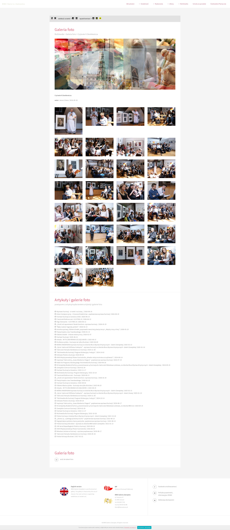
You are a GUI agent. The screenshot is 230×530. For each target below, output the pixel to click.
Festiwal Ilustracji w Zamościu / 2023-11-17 (71, 370)
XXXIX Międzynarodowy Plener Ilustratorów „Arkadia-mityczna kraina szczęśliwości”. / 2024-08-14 (89, 357)
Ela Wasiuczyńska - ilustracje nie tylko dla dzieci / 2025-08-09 (77, 342)
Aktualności (130, 4)
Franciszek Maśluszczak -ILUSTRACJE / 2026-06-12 (73, 319)
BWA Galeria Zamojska (13, 4)
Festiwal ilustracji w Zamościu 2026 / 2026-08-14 (73, 317)
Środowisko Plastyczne (218, 4)
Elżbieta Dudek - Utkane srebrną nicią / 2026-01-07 (73, 335)
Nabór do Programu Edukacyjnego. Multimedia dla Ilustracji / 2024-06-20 (81, 363)
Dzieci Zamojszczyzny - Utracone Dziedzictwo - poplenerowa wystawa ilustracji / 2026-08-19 (87, 314)
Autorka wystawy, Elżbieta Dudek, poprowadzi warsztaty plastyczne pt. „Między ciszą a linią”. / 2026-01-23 (92, 329)
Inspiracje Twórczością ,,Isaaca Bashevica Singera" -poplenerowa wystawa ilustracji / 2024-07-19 (89, 360)
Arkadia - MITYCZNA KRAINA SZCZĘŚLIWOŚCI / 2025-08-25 (76, 388)
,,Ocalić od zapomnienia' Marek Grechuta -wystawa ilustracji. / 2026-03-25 (81, 324)
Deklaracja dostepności (166, 500)
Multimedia (184, 4)
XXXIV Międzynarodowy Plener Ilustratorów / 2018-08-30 (75, 429)
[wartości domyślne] (55, 19)
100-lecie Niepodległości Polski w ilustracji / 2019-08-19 (75, 426)
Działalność (145, 4)
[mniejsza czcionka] (73, 19)
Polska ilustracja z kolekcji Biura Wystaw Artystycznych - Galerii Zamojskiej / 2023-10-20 (86, 416)
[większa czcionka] (77, 19)
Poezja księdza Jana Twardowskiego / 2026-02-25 (73, 380)
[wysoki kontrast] (93, 19)
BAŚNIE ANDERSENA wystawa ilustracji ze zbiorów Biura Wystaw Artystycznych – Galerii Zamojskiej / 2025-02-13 (94, 345)
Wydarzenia (159, 4)
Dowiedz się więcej (130, 527)
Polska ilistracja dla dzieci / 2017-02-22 (69, 436)
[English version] (64, 491)
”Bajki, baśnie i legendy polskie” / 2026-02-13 (71, 327)
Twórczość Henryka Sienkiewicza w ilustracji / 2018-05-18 (76, 434)
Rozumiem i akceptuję (144, 527)
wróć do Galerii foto (66, 459)
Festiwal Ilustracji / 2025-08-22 (67, 337)
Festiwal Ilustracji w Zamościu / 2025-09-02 (71, 383)
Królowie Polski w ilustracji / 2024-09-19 (70, 355)
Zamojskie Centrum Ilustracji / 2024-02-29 (70, 368)
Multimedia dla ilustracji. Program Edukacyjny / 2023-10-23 (76, 373)
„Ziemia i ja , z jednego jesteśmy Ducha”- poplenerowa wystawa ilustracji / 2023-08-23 (85, 419)
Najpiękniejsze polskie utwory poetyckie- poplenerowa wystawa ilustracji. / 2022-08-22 (86, 421)
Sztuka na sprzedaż (199, 4)
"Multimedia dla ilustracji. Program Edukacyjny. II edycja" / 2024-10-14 (80, 398)
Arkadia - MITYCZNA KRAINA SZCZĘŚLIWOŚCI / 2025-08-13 (76, 340)
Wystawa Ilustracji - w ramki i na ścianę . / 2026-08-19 (74, 312)
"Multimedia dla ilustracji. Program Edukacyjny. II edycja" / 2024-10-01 (80, 352)
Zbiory (171, 4)
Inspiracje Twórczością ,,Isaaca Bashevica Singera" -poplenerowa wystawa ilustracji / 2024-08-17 (89, 403)
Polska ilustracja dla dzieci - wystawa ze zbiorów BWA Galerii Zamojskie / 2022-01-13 (84, 424)
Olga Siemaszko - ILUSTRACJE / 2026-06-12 (71, 322)
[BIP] (108, 488)
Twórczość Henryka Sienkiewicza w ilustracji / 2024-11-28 (76, 350)
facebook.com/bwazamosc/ (167, 487)
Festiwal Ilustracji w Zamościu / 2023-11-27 (71, 411)
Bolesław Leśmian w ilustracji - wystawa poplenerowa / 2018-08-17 (79, 431)
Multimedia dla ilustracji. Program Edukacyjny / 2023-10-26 (76, 413)
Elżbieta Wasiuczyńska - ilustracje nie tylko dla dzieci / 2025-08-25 (79, 385)
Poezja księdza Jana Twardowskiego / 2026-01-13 (73, 332)
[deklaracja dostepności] (52, 19)
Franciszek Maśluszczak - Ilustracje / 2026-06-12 (72, 375)
